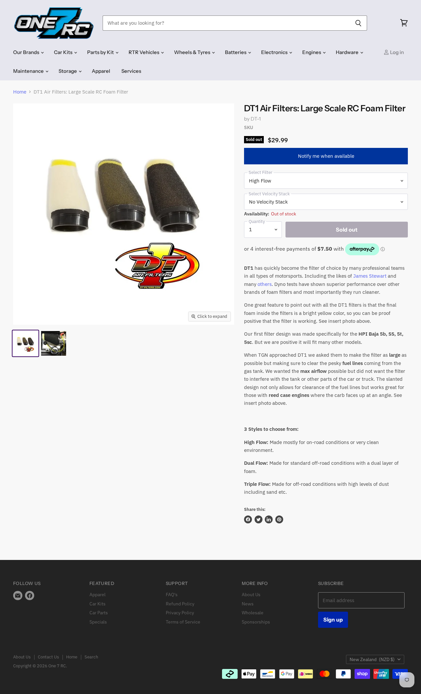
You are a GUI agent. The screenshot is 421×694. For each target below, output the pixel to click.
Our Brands (26, 52)
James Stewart (369, 276)
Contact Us (48, 657)
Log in (396, 52)
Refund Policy (180, 604)
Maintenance (29, 71)
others (265, 284)
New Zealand (372, 659)
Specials (98, 622)
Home (19, 92)
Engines (312, 52)
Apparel (101, 71)
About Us (251, 594)
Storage (68, 71)
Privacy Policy (180, 613)
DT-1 (256, 119)
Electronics (274, 52)
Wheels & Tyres (192, 52)
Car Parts (98, 613)
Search (91, 657)
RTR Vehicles (144, 52)
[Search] (358, 23)
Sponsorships (256, 622)
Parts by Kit (101, 52)
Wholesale (252, 613)
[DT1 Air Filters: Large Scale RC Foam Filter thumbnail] (25, 343)
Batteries (236, 52)
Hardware (347, 52)
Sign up (333, 619)
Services (131, 71)
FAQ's (172, 594)
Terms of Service (183, 622)
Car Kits (63, 52)
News (248, 604)
